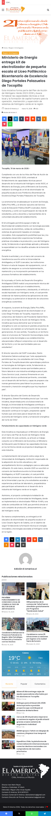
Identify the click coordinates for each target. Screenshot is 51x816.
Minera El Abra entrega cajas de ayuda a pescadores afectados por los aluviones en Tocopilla (32, 694)
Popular (24, 684)
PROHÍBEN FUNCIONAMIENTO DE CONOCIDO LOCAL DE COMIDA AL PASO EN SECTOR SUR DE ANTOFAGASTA (11, 603)
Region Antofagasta (16, 48)
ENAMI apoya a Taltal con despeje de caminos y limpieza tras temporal (33, 732)
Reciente (9, 684)
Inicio (5, 48)
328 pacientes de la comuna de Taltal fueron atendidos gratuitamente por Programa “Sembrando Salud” (37, 606)
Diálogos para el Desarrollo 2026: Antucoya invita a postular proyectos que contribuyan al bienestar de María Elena (31, 707)
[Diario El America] (15, 10)
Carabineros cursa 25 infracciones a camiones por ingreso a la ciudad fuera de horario (37, 637)
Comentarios (40, 684)
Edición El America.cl (12, 108)
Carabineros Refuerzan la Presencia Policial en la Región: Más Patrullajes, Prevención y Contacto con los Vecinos (13, 637)
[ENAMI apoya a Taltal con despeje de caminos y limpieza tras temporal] (8, 734)
